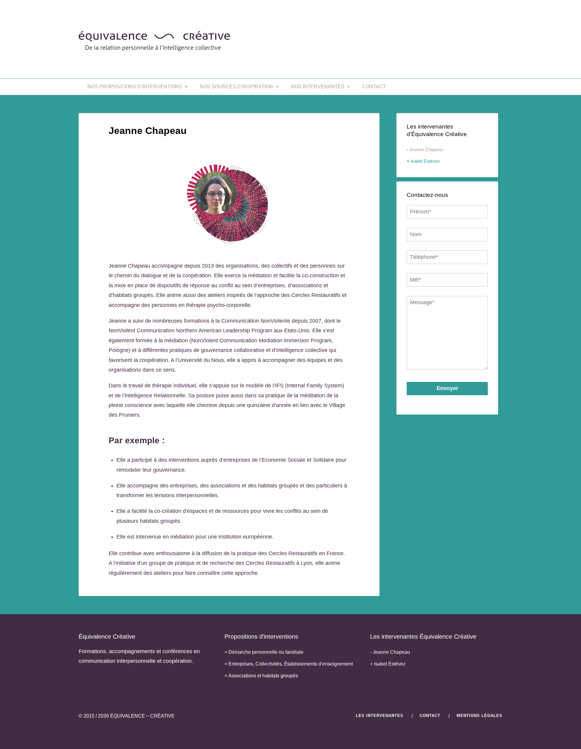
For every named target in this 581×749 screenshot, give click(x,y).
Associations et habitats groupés (263, 675)
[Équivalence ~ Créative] (154, 48)
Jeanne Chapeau (426, 149)
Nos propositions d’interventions (134, 86)
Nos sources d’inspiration (236, 86)
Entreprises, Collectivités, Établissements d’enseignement (290, 663)
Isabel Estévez (425, 161)
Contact (374, 86)
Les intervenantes (379, 715)
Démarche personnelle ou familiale (266, 652)
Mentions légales (479, 715)
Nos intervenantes (317, 86)
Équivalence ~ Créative (142, 715)
